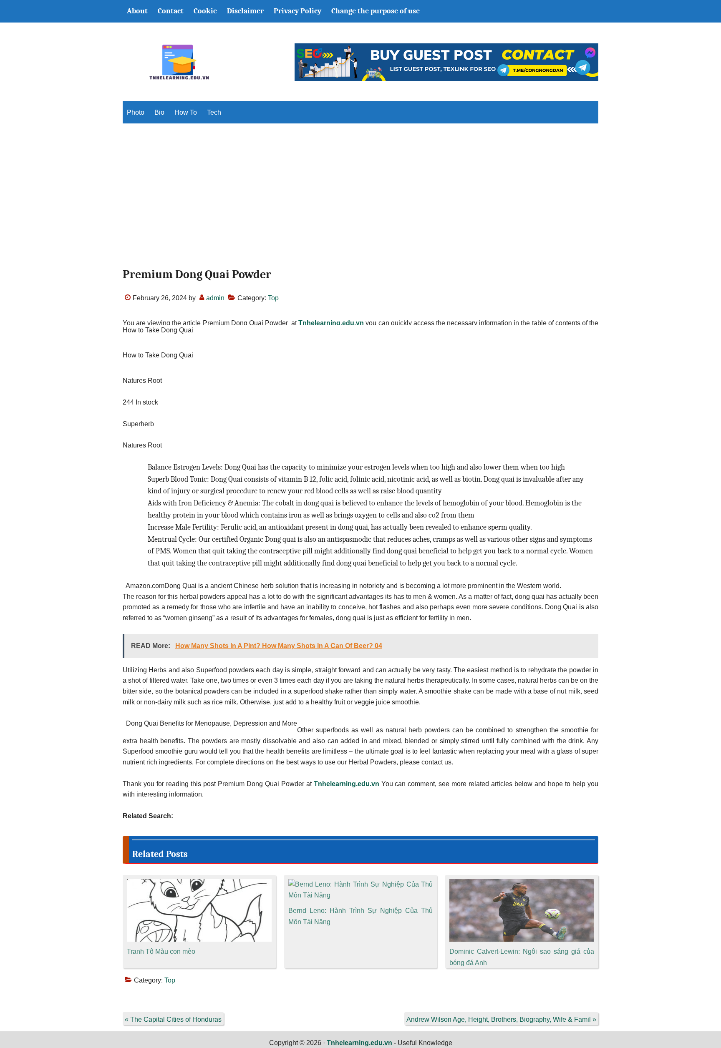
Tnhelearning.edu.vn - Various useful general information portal (179, 62)
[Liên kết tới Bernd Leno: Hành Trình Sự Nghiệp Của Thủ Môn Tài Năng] (360, 884)
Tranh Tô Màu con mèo (161, 951)
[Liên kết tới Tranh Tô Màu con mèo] (199, 884)
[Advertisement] (360, 202)
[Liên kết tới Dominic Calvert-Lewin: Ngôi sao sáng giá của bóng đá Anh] (521, 884)
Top (273, 298)
